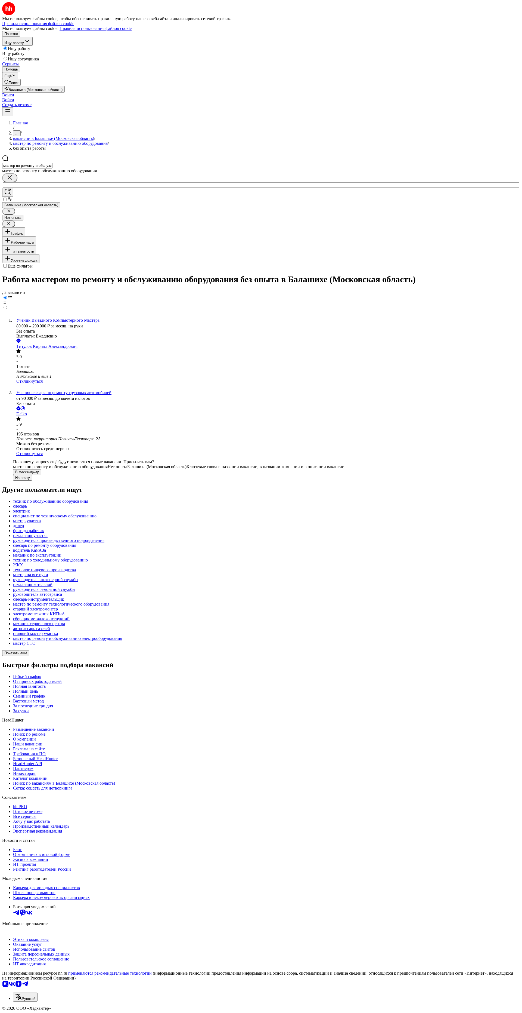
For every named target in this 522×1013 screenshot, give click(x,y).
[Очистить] (9, 177)
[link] (11, 82)
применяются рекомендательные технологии (110, 973)
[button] (8, 95)
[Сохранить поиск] (7, 192)
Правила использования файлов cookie (96, 28)
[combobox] (27, 165)
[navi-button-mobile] (7, 111)
